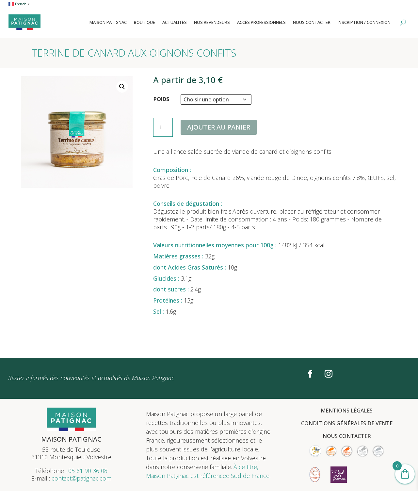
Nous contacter (311, 22)
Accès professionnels (261, 22)
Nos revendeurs (212, 22)
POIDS (161, 99)
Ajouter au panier (218, 127)
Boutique (144, 22)
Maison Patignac (108, 22)
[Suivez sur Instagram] (328, 374)
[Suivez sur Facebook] (310, 374)
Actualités (174, 22)
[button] (122, 87)
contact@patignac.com (81, 478)
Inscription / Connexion (364, 22)
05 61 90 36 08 (87, 471)
